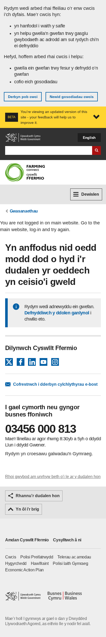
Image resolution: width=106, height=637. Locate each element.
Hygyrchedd (15, 563)
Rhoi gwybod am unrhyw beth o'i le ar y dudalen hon (53, 476)
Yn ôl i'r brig (27, 509)
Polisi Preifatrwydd (36, 557)
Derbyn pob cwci (23, 97)
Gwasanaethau (24, 211)
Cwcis (10, 557)
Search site (96, 150)
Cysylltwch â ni (67, 540)
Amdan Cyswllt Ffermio (27, 540)
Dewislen (90, 194)
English (89, 137)
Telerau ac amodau (74, 557)
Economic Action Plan (24, 570)
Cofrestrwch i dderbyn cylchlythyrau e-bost (55, 384)
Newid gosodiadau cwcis (72, 97)
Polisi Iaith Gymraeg (70, 563)
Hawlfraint (40, 563)
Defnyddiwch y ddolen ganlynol (56, 312)
